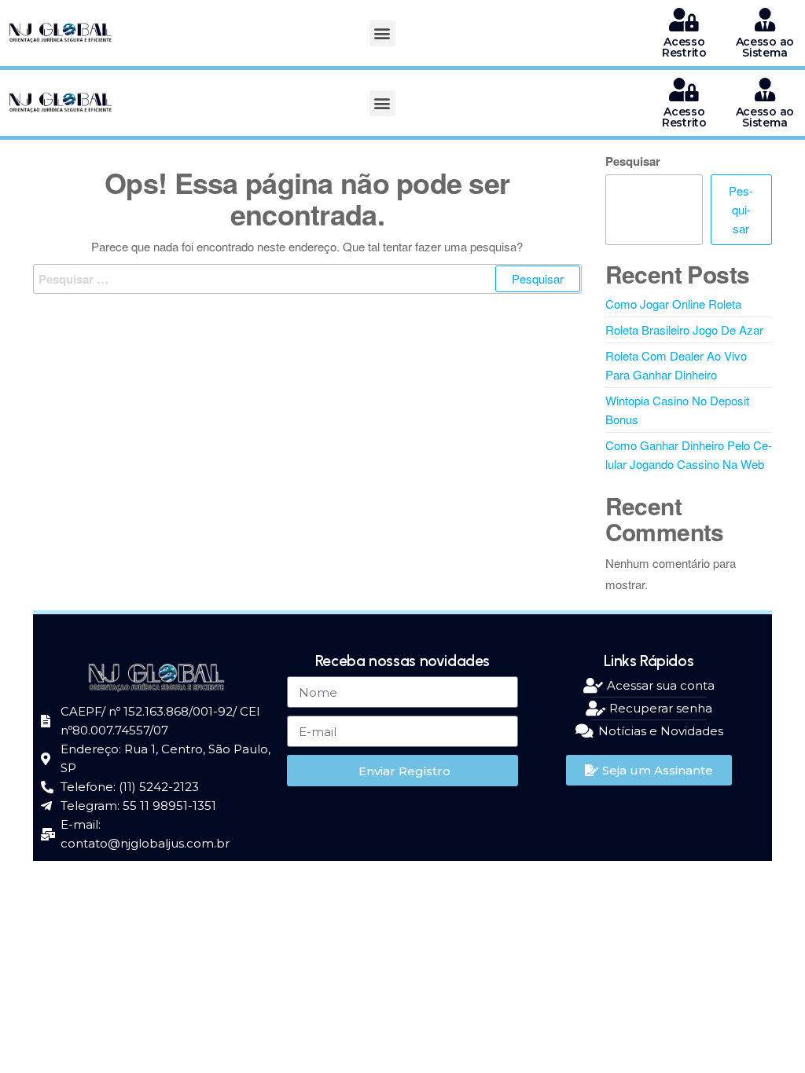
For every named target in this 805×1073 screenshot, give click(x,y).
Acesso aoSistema (765, 47)
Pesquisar (632, 161)
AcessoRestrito (684, 47)
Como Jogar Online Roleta (673, 303)
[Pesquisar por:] (307, 279)
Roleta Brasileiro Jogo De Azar (684, 329)
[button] (382, 33)
